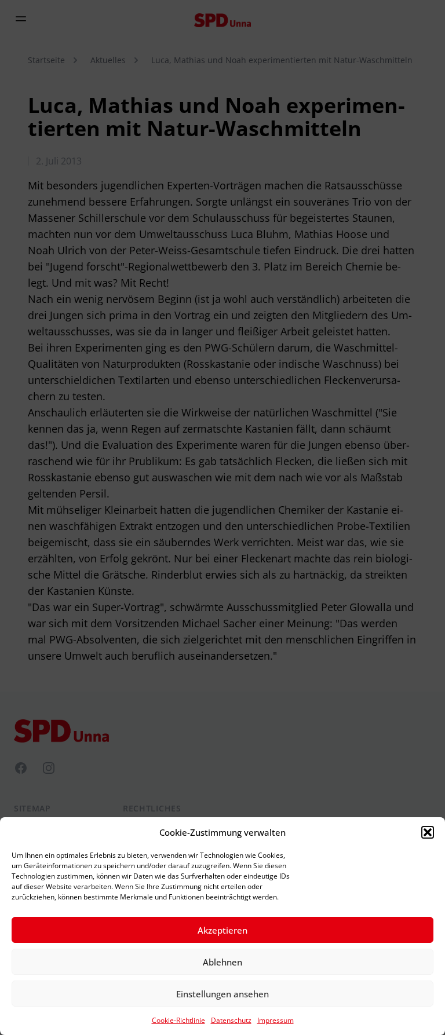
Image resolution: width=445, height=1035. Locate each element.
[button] (427, 832)
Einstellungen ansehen (222, 994)
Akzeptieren (222, 930)
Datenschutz (231, 1020)
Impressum (275, 1020)
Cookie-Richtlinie (178, 1020)
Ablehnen (222, 962)
